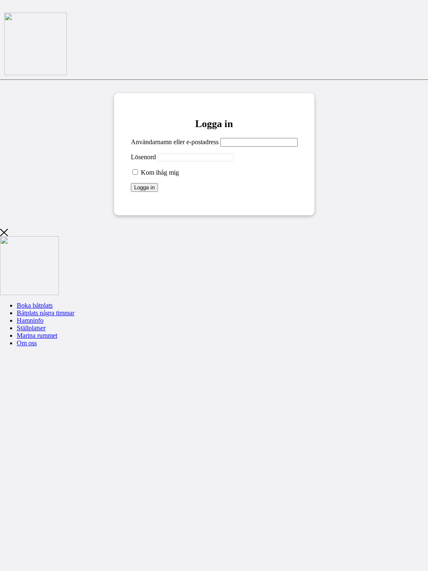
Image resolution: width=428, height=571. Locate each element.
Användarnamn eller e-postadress (175, 141)
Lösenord (143, 157)
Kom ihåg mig (159, 172)
